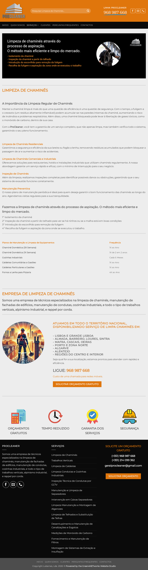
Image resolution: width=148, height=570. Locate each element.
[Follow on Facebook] (132, 11)
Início (5, 25)
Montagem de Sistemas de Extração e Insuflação (73, 550)
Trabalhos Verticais (62, 460)
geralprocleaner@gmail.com (123, 465)
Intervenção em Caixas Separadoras (71, 499)
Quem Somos (18, 25)
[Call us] (143, 11)
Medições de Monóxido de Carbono (71, 533)
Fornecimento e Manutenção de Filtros (70, 540)
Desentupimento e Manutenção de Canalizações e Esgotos (72, 525)
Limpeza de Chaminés (64, 455)
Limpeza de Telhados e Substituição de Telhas (72, 516)
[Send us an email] (138, 11)
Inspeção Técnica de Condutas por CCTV (71, 483)
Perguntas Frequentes (65, 25)
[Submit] (88, 10)
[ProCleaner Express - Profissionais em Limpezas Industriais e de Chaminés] (14, 11)
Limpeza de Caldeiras (63, 466)
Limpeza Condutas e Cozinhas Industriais (68, 473)
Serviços (32, 25)
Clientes (45, 25)
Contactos (87, 25)
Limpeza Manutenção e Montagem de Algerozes (73, 507)
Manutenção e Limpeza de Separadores (66, 492)
